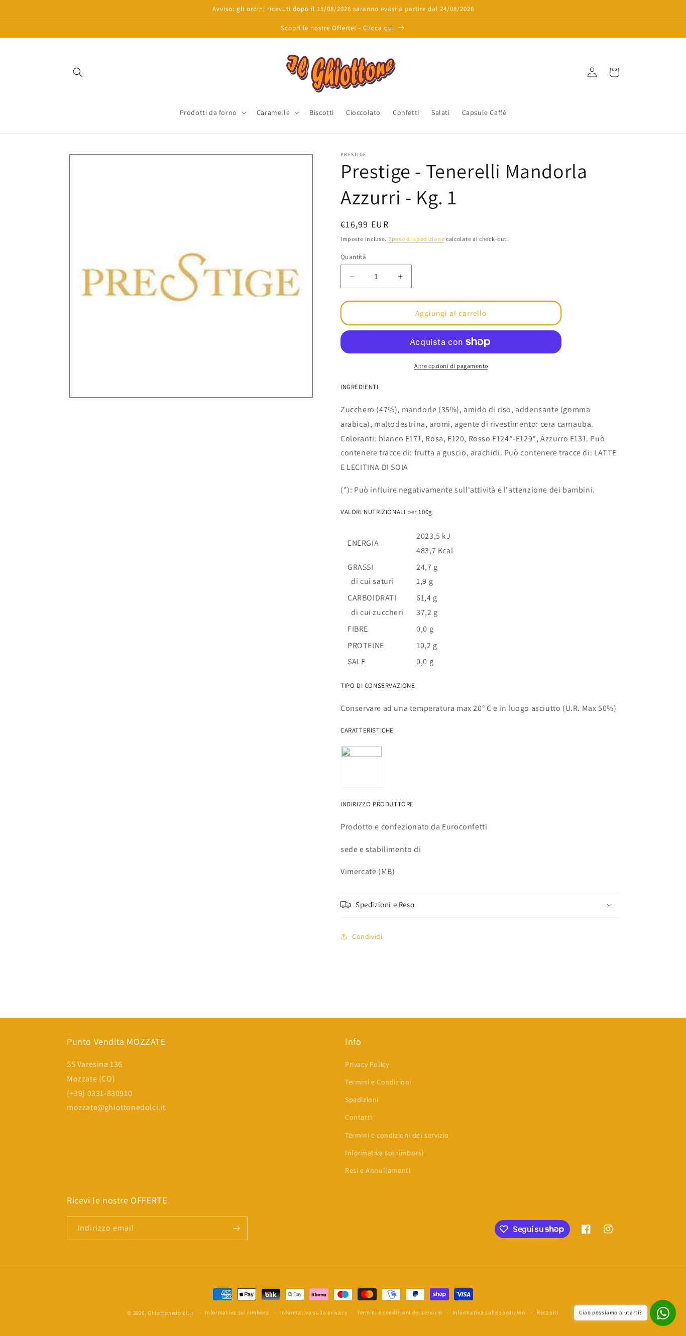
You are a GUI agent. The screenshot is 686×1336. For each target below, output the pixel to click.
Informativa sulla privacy (314, 1312)
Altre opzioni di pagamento (451, 366)
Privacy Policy (367, 1064)
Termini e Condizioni (378, 1081)
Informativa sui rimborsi (384, 1152)
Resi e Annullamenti (377, 1170)
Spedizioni (362, 1099)
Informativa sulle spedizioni (489, 1312)
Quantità (353, 257)
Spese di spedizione (416, 238)
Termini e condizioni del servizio (397, 1135)
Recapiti (548, 1312)
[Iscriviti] (236, 1228)
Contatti (358, 1117)
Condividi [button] (367, 936)
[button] (78, 72)
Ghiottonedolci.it (171, 1312)
